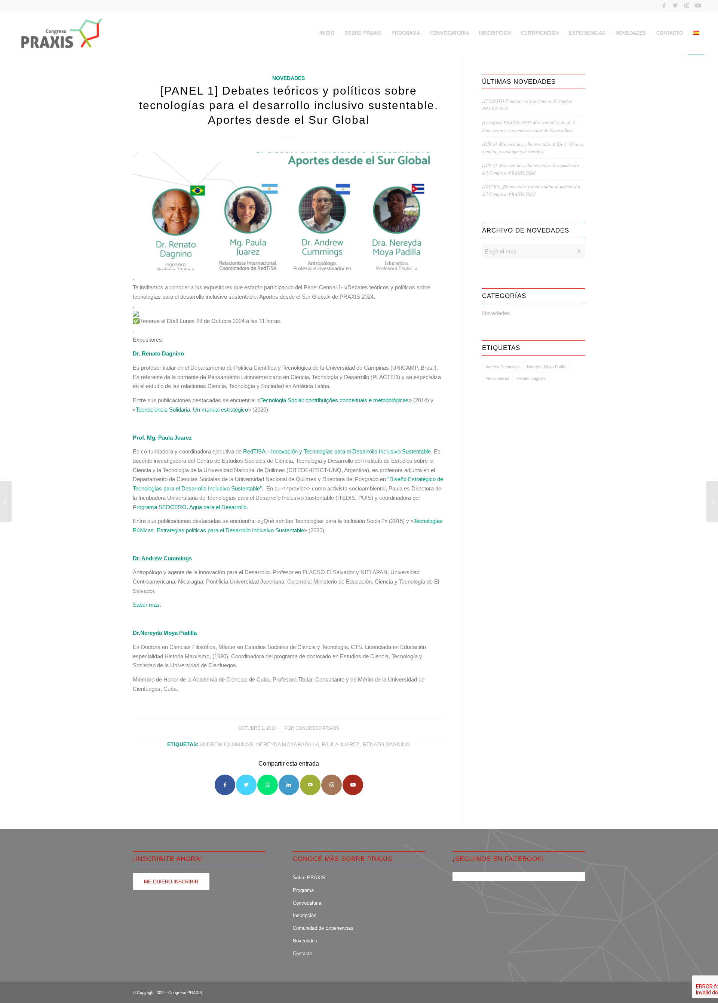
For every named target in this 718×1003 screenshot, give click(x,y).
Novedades (288, 78)
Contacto (302, 953)
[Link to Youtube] (698, 5)
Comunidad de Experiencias (323, 928)
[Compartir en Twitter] (246, 785)
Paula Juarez (341, 744)
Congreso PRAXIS (317, 728)
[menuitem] (326, 33)
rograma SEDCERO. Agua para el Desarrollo (191, 507)
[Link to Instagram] (686, 5)
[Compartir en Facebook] (225, 785)
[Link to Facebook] (664, 5)
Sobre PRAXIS (309, 877)
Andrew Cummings (226, 744)
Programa (303, 890)
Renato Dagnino (386, 744)
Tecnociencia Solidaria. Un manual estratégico (192, 409)
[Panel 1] (288, 211)
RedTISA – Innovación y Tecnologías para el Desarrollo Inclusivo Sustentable (337, 451)
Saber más (146, 605)
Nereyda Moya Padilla (287, 744)
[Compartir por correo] (310, 785)
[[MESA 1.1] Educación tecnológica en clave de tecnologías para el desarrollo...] (712, 501)
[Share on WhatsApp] (267, 785)
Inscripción (304, 915)
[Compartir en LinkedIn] (289, 785)
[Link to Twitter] (675, 5)
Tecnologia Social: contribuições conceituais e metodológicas (334, 400)
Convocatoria (307, 903)
